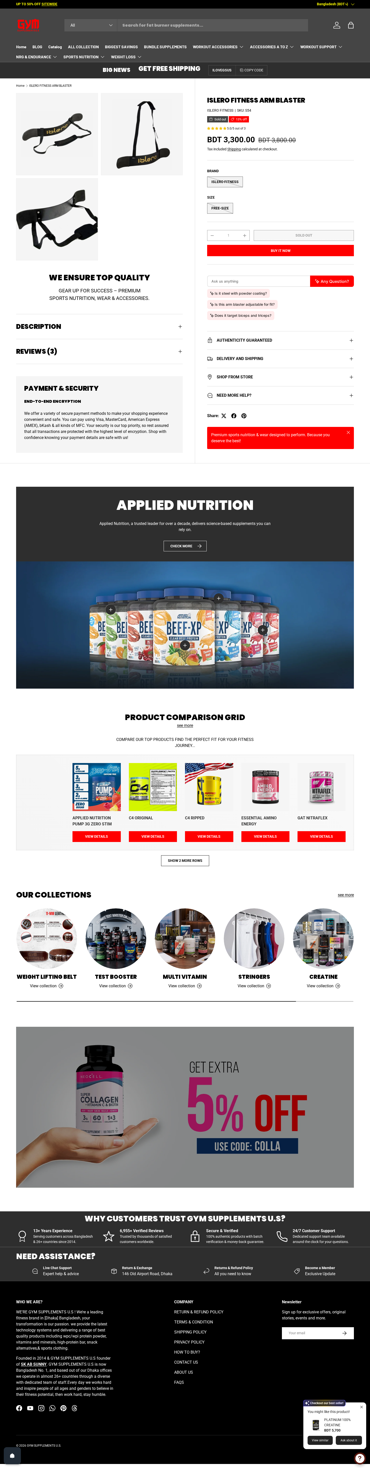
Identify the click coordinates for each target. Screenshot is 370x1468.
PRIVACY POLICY (189, 1342)
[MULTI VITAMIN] (185, 938)
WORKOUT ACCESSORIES (215, 46)
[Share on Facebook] (234, 416)
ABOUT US (183, 1372)
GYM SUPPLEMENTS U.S (43, 1445)
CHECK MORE (181, 546)
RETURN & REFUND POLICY (199, 1312)
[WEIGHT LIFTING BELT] (46, 938)
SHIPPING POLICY (190, 1332)
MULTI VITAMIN (185, 977)
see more (185, 725)
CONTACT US (186, 1362)
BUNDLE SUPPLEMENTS (165, 46)
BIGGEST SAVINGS (121, 46)
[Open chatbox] (360, 1458)
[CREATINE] (323, 938)
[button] (350, 25)
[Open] (12, 1455)
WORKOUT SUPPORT (318, 46)
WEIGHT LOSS (123, 56)
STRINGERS (254, 977)
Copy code (253, 70)
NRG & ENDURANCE (33, 56)
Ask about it (349, 1440)
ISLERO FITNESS (220, 110)
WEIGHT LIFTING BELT (47, 977)
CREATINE (323, 977)
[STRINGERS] (254, 938)
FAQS (179, 1382)
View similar (320, 1440)
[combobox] (186, 25)
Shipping (234, 149)
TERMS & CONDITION (193, 1322)
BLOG (37, 46)
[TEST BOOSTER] (116, 938)
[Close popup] (361, 1407)
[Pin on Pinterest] (244, 416)
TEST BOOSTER (116, 977)
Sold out (303, 235)
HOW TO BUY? (187, 1352)
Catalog (55, 46)
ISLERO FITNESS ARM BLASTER (50, 85)
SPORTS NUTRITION (81, 56)
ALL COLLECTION (83, 46)
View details (96, 836)
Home (21, 46)
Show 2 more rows (185, 861)
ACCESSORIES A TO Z (269, 46)
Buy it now (280, 251)
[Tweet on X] (224, 416)
